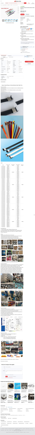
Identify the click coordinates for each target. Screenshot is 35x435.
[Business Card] (33, 58)
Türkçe (14, 430)
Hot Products (3, 428)
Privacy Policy (27, 432)
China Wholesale (16, 428)
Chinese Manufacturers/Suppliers (11, 428)
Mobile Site (16, 429)
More (1, 426)
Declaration (25, 432)
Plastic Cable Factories (20, 421)
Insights (19, 429)
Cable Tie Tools (10, 409)
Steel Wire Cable (14, 421)
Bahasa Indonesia (19, 430)
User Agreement (21, 432)
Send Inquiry (22, 14)
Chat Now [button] (28, 14)
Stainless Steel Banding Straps (4, 408)
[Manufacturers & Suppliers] (17, 1)
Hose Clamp (19, 409)
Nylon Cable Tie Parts (3, 423)
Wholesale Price (20, 428)
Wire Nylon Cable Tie (9, 423)
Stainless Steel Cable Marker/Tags (4, 409)
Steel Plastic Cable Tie (15, 423)
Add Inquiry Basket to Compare (10, 22)
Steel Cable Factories (9, 421)
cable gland (27, 409)
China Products (6, 428)
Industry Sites (24, 428)
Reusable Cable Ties (15, 418)
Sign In (21, 52)
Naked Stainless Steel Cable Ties (12, 408)
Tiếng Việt (16, 430)
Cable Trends (31, 423)
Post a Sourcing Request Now (9, 377)
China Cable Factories (3, 421)
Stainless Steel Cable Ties (4, 418)
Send (6, 376)
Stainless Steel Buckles (20, 408)
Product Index (31, 428)
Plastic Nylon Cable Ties (26, 421)
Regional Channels (27, 428)
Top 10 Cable (26, 423)
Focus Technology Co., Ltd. (13, 432)
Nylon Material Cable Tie (21, 423)
